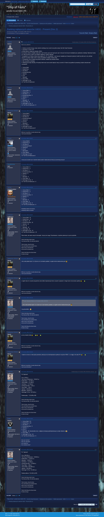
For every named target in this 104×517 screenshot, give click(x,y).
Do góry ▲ (96, 513)
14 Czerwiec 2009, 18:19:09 (27, 164)
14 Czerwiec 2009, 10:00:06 (27, 110)
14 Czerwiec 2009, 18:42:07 (27, 214)
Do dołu (9, 37)
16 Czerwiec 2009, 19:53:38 (27, 297)
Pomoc (84, 513)
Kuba (9, 418)
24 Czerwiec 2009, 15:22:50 (27, 449)
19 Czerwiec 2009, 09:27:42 (27, 371)
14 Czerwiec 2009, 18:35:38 (27, 187)
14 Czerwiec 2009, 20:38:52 (27, 278)
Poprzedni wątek (83, 33)
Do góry (9, 495)
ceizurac (10, 215)
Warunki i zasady (90, 513)
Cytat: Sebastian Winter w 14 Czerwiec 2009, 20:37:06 (36, 301)
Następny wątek (93, 33)
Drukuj (95, 37)
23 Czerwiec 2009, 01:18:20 (27, 418)
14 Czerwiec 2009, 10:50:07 (27, 138)
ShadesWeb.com (16, 515)
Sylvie (72, 23)
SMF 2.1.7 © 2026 (8, 513)
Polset (9, 138)
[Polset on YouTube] (8, 153)
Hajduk (10, 42)
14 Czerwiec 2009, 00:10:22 (27, 87)
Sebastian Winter (13, 111)
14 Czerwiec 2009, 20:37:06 (27, 258)
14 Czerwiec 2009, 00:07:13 (28, 42)
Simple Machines (16, 513)
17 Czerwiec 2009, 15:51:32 (27, 332)
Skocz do (76, 504)
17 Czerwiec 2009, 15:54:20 (27, 351)
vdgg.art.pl (75, 16)
